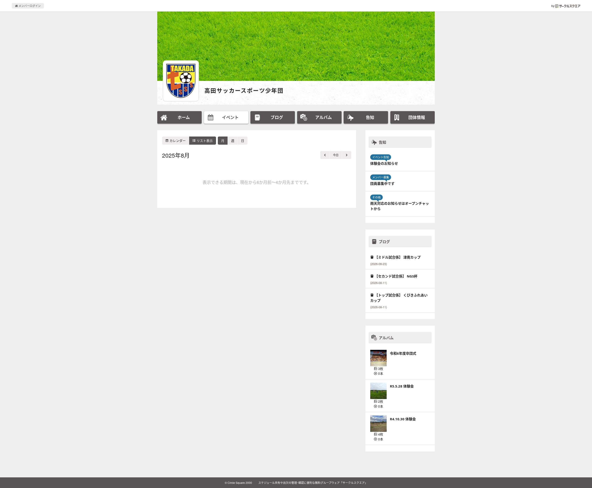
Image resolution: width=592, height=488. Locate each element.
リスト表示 (204, 140)
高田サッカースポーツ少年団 (244, 90)
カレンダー (177, 140)
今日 (336, 155)
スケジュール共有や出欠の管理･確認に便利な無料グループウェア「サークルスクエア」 (312, 483)
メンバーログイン (29, 6)
